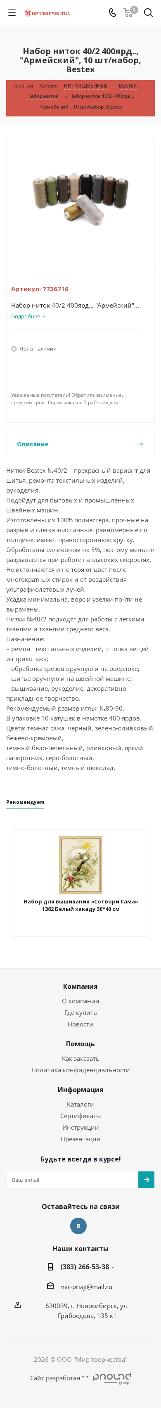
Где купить (80, 1012)
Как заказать (80, 1058)
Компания (80, 986)
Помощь (80, 1043)
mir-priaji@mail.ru (86, 1286)
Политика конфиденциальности (80, 1070)
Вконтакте (78, 1226)
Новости (80, 1024)
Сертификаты (80, 1116)
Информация (81, 1089)
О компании (80, 1001)
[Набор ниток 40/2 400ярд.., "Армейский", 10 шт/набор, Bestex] (80, 198)
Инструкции (80, 1127)
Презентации (81, 1139)
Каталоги (80, 1104)
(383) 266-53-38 (84, 1266)
